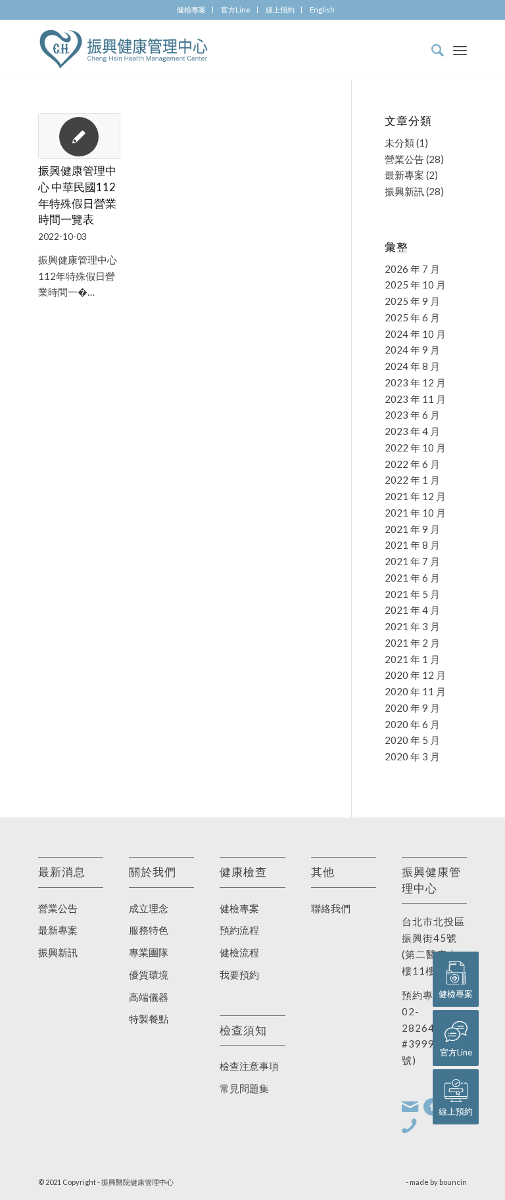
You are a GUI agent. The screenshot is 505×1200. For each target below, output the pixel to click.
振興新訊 (404, 191)
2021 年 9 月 (412, 529)
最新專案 (404, 175)
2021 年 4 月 (412, 610)
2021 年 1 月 (412, 659)
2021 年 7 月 (412, 561)
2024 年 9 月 (412, 350)
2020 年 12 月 (415, 675)
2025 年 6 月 (412, 317)
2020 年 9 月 (412, 708)
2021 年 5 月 (412, 594)
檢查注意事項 (249, 1066)
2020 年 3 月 (412, 756)
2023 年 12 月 (415, 382)
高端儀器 (148, 997)
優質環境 (148, 975)
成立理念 (148, 908)
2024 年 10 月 (415, 334)
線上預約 (280, 9)
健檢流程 (239, 952)
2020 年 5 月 (412, 740)
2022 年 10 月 (415, 447)
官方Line (236, 9)
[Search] (431, 50)
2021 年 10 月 (415, 513)
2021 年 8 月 (412, 545)
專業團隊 (148, 952)
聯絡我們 (330, 908)
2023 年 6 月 (412, 415)
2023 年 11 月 (415, 399)
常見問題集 (244, 1088)
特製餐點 (148, 1019)
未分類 (399, 143)
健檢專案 (191, 9)
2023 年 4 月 (412, 431)
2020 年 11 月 (415, 691)
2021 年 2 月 (412, 643)
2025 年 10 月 (415, 284)
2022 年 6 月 (412, 464)
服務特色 (148, 930)
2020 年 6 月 (412, 724)
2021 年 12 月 (415, 496)
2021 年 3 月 (412, 626)
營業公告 (404, 159)
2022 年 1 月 (412, 480)
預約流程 (239, 930)
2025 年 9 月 (412, 301)
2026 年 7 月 (412, 269)
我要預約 (239, 975)
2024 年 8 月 (412, 366)
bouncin (453, 1182)
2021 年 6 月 (412, 578)
